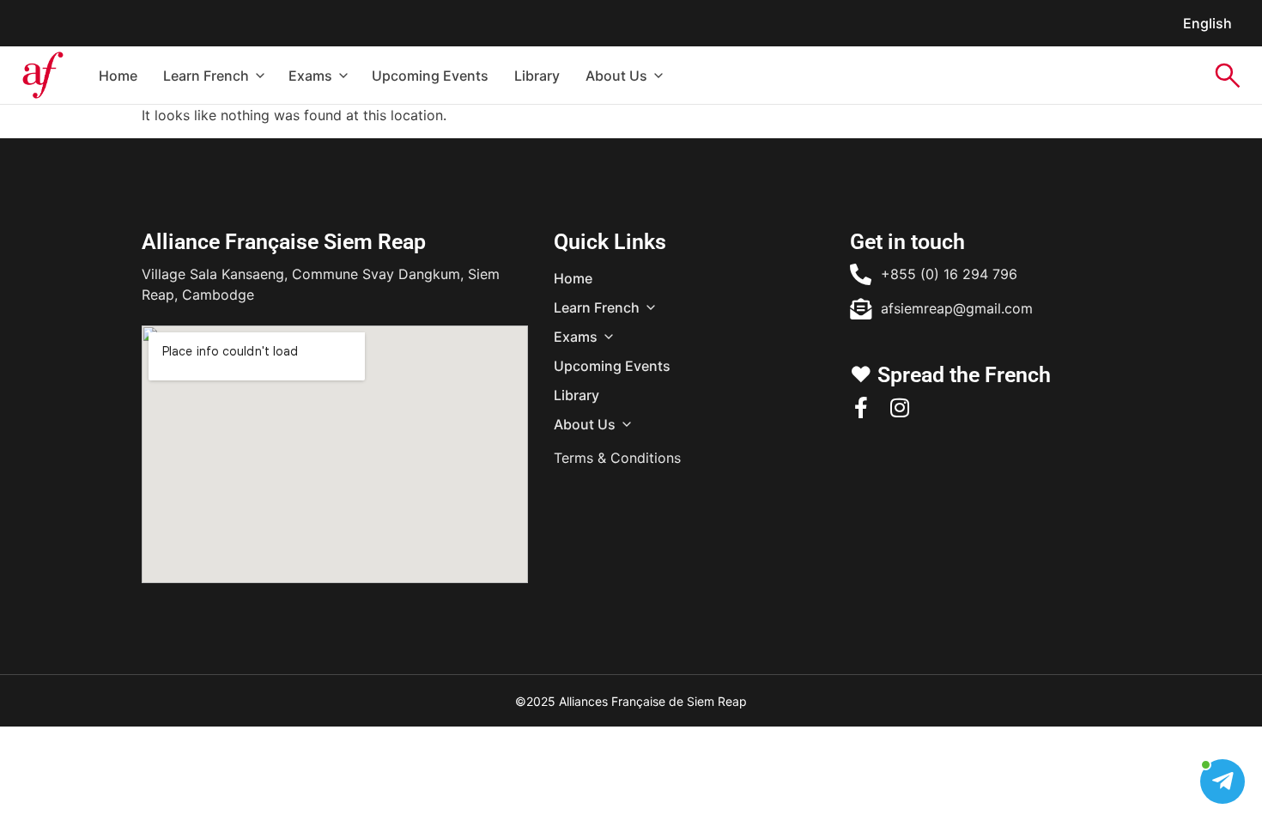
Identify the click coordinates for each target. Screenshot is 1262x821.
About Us (616, 75)
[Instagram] (899, 407)
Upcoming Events (430, 75)
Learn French (206, 75)
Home (118, 75)
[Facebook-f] (860, 407)
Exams (310, 75)
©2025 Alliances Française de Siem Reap (631, 701)
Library (537, 75)
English (1207, 23)
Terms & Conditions (617, 457)
